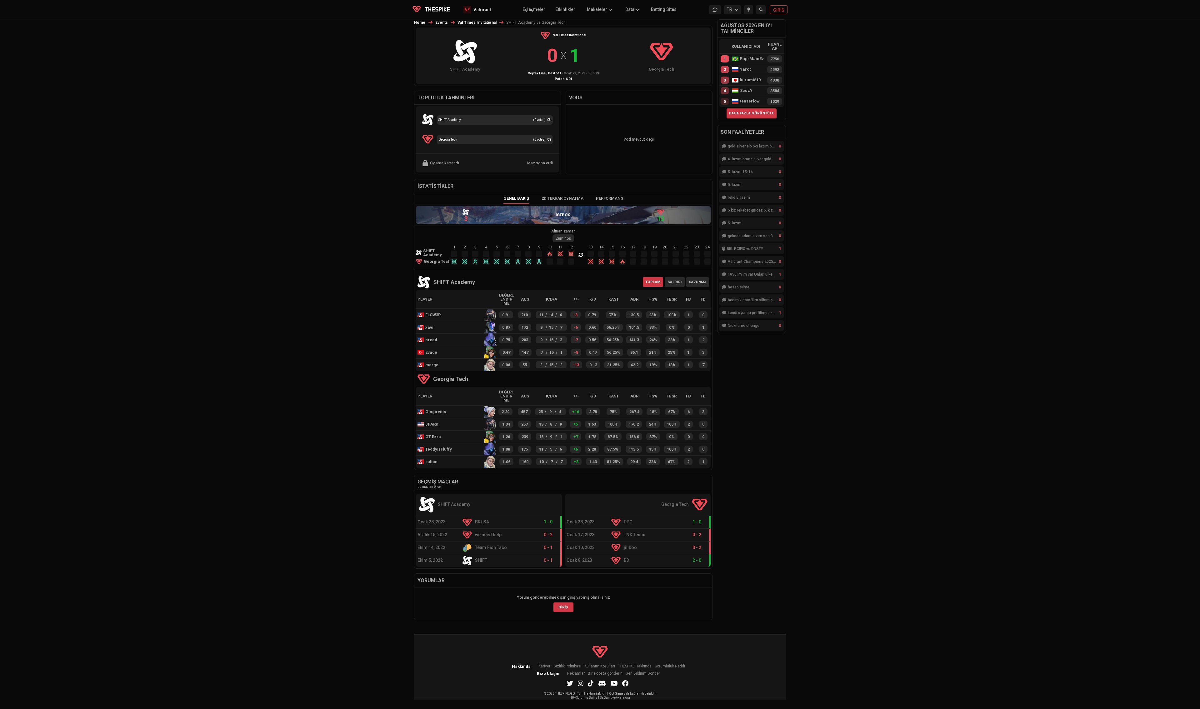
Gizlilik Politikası (567, 666)
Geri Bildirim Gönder (643, 674)
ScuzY (746, 90)
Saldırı (675, 282)
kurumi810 (750, 80)
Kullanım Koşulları (599, 666)
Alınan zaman (563, 231)
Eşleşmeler (533, 9)
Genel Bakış (516, 198)
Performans (609, 198)
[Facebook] (625, 683)
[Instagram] (580, 683)
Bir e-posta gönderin (605, 674)
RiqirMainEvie (752, 59)
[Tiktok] (590, 683)
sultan (431, 461)
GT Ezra (433, 436)
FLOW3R (433, 314)
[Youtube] (614, 683)
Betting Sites (664, 9)
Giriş (563, 607)
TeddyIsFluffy (436, 449)
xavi (429, 327)
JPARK (431, 424)
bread (431, 339)
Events (441, 22)
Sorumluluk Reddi (670, 666)
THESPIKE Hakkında (635, 666)
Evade (431, 352)
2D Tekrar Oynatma (562, 198)
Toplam (653, 282)
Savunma (698, 282)
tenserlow (750, 101)
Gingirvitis (435, 411)
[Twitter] (570, 683)
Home (420, 22)
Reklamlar (576, 674)
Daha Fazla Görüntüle (751, 113)
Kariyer (544, 666)
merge (431, 364)
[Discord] (602, 683)
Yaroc (746, 69)
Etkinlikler (565, 9)
